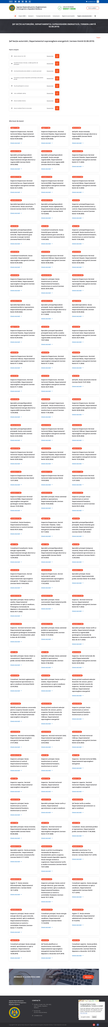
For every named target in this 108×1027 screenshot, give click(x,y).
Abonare (88, 977)
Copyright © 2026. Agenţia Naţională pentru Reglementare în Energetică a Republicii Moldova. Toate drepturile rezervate (37, 1024)
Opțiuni (94, 1017)
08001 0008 (69, 9)
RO (10, 1)
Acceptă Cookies (85, 1017)
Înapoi (98, 37)
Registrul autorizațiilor (68, 16)
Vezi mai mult (83, 1013)
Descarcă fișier (50, 56)
